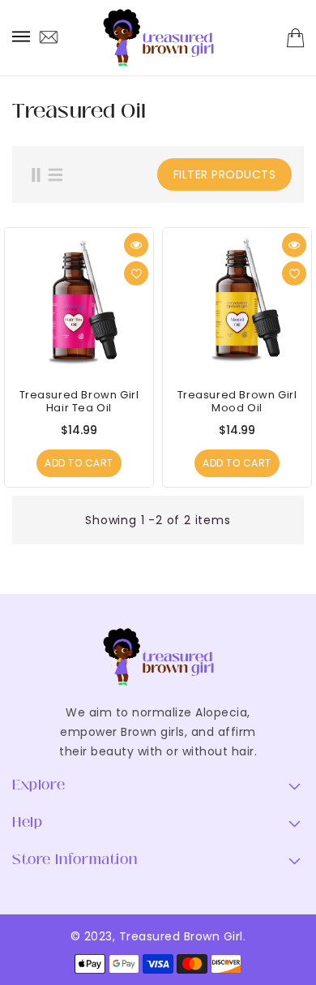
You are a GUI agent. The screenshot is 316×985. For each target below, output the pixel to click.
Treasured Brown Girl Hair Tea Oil (79, 402)
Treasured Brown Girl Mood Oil (237, 402)
